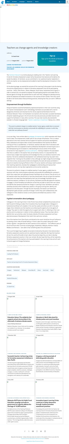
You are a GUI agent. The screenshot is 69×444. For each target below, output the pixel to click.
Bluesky (41, 431)
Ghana (39, 270)
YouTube (33, 431)
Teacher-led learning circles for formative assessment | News (22, 262)
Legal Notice (29, 441)
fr (61, 1)
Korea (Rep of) (31, 270)
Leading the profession (12, 254)
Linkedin (45, 431)
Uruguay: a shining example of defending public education (49, 353)
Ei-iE (2, 2)
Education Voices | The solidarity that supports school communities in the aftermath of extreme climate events (20, 313)
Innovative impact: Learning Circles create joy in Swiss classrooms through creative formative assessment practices (49, 400)
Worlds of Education (12, 5)
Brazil (52, 270)
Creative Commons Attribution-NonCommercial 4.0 (33, 438)
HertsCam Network (14, 75)
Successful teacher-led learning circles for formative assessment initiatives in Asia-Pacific (20, 355)
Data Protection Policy (38, 441)
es (64, 1)
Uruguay (9, 270)
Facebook (25, 431)
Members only (67, 1)
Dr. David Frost (10, 286)
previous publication (31, 151)
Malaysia (24, 270)
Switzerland (16, 270)
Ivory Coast (45, 270)
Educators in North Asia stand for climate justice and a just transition (49, 314)
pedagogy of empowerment (37, 136)
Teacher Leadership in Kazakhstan (38, 120)
